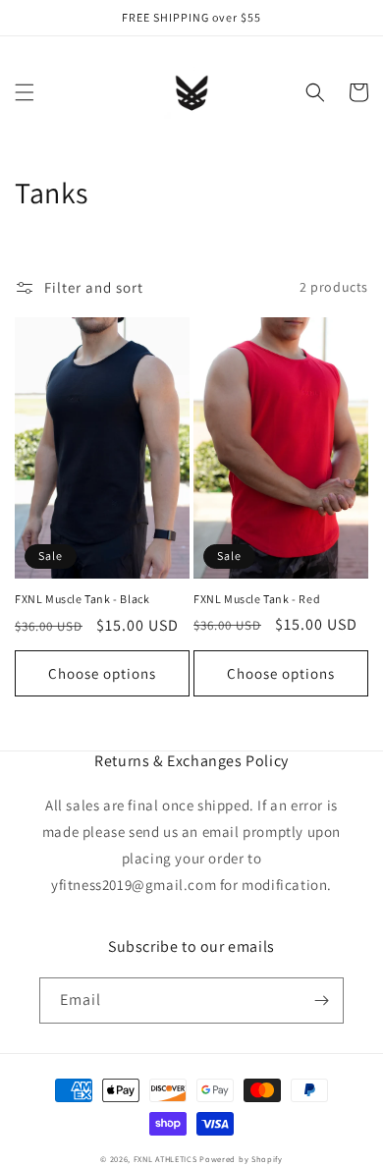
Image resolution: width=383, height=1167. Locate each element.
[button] (24, 92)
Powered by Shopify (241, 1158)
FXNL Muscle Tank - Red (256, 598)
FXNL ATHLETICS (165, 1158)
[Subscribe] (321, 1000)
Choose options (102, 673)
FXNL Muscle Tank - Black (82, 598)
